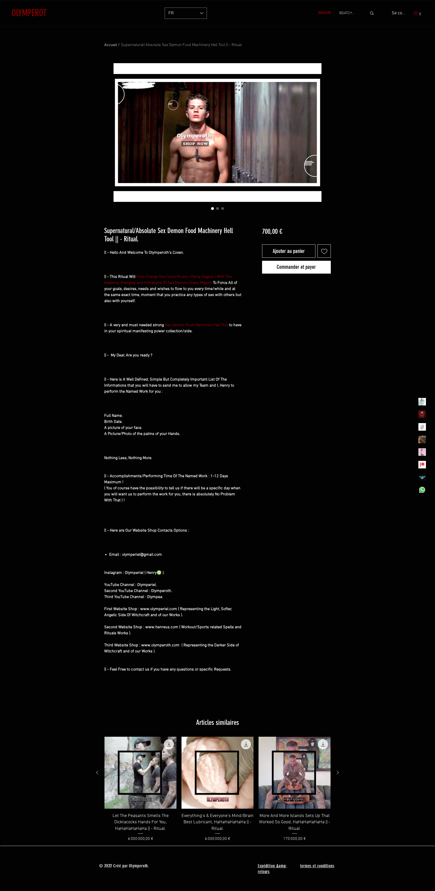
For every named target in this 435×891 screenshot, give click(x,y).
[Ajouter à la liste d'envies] (324, 251)
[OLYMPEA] (422, 452)
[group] (217, 789)
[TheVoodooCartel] (422, 439)
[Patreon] (422, 464)
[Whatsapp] (422, 490)
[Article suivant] (338, 772)
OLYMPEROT (29, 12)
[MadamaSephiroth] (422, 477)
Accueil (110, 45)
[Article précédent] (97, 772)
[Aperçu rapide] (140, 773)
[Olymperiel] (422, 401)
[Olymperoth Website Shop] (422, 414)
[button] (418, 12)
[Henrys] (422, 427)
